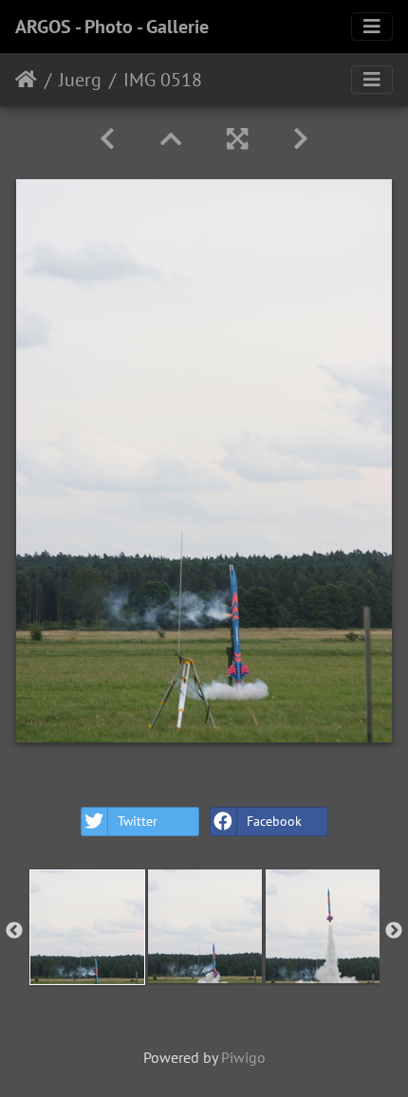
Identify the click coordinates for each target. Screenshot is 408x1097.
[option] (87, 927)
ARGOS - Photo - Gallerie (112, 26)
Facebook (274, 821)
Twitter (138, 821)
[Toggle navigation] (372, 26)
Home (26, 79)
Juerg (80, 79)
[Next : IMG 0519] (300, 139)
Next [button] (393, 931)
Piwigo (243, 1057)
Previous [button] (14, 931)
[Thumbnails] (171, 139)
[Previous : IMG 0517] (107, 139)
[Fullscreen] (237, 139)
